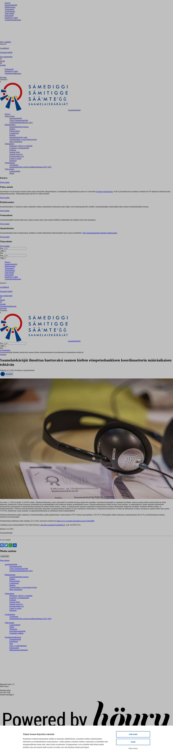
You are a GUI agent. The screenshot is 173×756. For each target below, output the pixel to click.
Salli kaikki (133, 734)
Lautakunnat (14, 133)
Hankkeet (13, 161)
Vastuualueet (9, 9)
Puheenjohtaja (14, 131)
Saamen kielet (14, 152)
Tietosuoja (13, 629)
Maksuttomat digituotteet (18, 650)
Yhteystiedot (9, 13)
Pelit (11, 644)
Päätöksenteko (10, 7)
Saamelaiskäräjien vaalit (18, 137)
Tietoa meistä (9, 116)
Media (11, 173)
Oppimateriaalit (15, 639)
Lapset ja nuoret (15, 158)
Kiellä (133, 742)
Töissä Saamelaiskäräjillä (18, 120)
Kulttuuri (12, 150)
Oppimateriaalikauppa (13, 20)
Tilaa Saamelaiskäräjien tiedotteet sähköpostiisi (99, 233)
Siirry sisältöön (5, 42)
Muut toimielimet (15, 142)
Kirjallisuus (13, 641)
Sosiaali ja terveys (16, 154)
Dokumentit (9, 16)
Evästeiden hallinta (16, 633)
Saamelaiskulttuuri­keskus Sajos (21, 123)
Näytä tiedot (133, 748)
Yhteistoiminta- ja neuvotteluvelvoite (23, 139)
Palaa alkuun (5, 560)
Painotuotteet (14, 648)
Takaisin (3, 354)
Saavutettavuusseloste (17, 631)
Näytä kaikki (5, 182)
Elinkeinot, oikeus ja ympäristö (20, 146)
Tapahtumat (13, 165)
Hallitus (12, 129)
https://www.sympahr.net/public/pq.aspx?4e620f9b (75, 521)
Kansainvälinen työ (16, 156)
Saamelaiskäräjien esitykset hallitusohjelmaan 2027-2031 (30, 167)
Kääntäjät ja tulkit (11, 18)
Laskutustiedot (14, 171)
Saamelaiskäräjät (11, 5)
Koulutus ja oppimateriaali (19, 148)
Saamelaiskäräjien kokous (19, 127)
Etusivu (7, 3)
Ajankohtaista (10, 11)
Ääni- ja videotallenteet (18, 646)
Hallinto (12, 135)
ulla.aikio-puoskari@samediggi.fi (52, 525)
